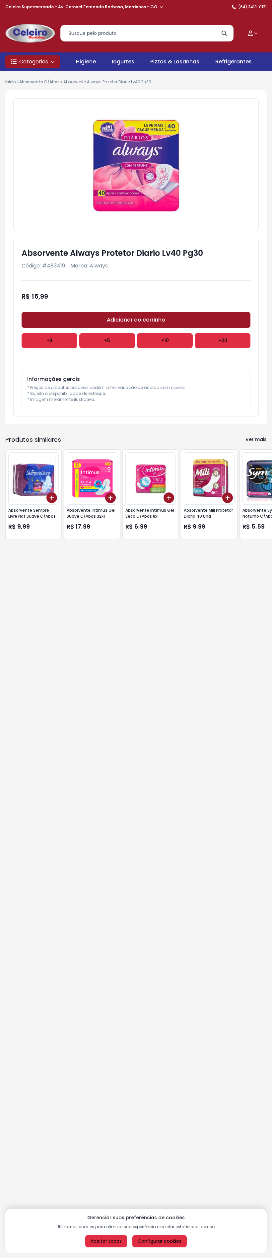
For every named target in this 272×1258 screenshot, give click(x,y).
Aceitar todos (106, 1241)
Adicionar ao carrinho (136, 320)
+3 (49, 340)
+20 (222, 340)
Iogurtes (123, 61)
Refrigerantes (233, 61)
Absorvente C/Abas (39, 82)
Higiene (86, 61)
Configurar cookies (159, 1241)
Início (10, 82)
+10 (165, 340)
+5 (107, 340)
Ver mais (256, 439)
